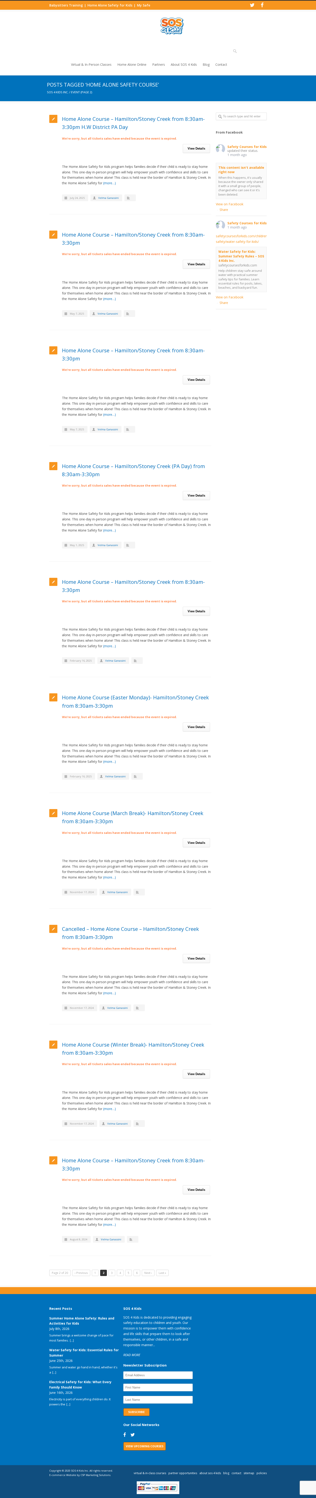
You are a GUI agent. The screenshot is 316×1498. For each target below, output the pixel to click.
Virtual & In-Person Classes (91, 64)
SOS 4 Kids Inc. (57, 92)
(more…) (109, 183)
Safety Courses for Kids (247, 146)
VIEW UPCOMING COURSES (144, 1446)
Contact (221, 64)
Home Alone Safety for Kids (109, 5)
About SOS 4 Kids (184, 64)
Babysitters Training (66, 5)
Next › (148, 1273)
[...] (72, 1340)
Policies (262, 1473)
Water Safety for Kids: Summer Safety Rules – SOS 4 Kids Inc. (241, 256)
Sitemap (249, 1473)
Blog (206, 64)
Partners (158, 64)
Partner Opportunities (182, 1473)
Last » (162, 1273)
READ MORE (131, 1355)
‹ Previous (81, 1273)
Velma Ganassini (108, 198)
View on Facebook (229, 204)
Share (224, 209)
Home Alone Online (131, 64)
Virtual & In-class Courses (150, 1473)
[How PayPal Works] (158, 1493)
